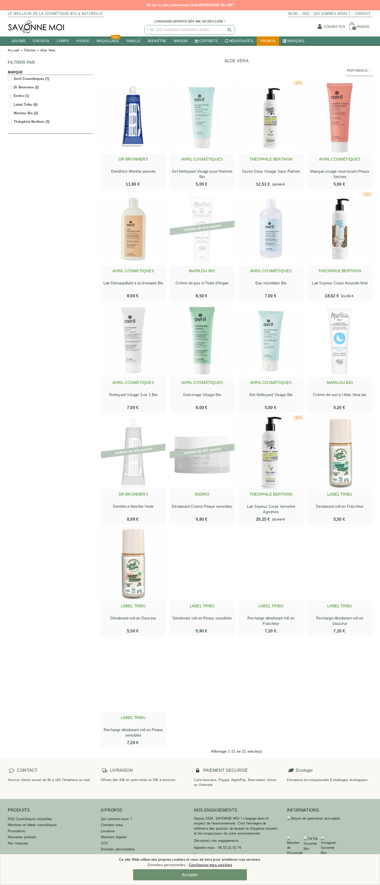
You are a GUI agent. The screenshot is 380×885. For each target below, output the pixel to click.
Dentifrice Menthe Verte (133, 506)
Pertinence (357, 70)
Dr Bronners (26, 87)
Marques (296, 41)
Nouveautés (241, 41)
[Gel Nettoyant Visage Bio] (271, 340)
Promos (268, 41)
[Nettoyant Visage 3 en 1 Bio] (133, 340)
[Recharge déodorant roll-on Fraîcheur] (271, 564)
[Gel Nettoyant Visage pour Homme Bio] (202, 117)
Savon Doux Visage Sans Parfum (271, 171)
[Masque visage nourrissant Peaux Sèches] (340, 117)
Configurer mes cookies (210, 865)
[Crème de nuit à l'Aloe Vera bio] (340, 340)
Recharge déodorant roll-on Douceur (339, 621)
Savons (18, 41)
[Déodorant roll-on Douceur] (133, 564)
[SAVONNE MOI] (36, 27)
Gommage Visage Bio (202, 394)
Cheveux (41, 41)
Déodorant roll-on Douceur (133, 618)
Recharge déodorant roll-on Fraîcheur (270, 621)
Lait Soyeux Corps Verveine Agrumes (271, 509)
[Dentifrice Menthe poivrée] (133, 117)
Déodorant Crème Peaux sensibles (202, 506)
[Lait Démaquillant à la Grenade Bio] (133, 229)
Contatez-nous (112, 825)
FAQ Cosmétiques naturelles (30, 819)
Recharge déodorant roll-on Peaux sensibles (133, 732)
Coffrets (208, 41)
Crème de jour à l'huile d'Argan (202, 283)
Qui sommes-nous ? (116, 819)
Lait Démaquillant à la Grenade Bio (133, 283)
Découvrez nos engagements (216, 841)
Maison (180, 41)
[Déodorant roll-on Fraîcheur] (340, 452)
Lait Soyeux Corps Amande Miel (340, 283)
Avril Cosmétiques (31, 79)
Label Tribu (25, 105)
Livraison (108, 831)
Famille (133, 41)
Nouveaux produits (22, 837)
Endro (21, 96)
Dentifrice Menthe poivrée (133, 171)
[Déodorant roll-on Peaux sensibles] (202, 564)
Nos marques (18, 843)
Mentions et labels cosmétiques (32, 825)
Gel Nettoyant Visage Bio (271, 394)
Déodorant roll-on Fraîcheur (339, 506)
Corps (63, 41)
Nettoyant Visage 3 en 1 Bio (133, 394)
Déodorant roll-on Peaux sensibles (202, 618)
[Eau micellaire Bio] (271, 229)
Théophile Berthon (31, 122)
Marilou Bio (26, 113)
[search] (230, 29)
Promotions (16, 831)
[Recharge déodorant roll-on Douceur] (340, 564)
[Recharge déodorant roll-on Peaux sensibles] (133, 675)
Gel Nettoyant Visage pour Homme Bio (202, 174)
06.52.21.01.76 (229, 848)
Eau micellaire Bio (271, 283)
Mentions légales (114, 837)
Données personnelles (118, 849)
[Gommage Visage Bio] (202, 340)
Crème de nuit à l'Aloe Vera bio (339, 394)
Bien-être (157, 41)
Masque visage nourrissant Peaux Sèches (339, 174)
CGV (104, 843)
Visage (82, 41)
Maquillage (108, 39)
